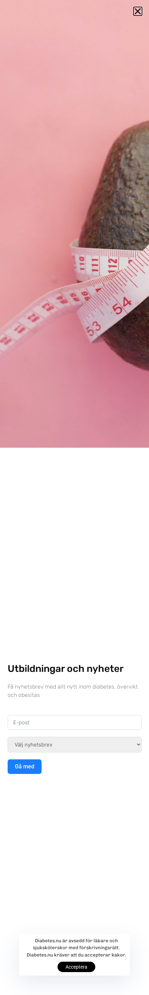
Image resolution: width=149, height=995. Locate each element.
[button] (137, 11)
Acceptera (76, 967)
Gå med (24, 766)
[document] (74, 497)
